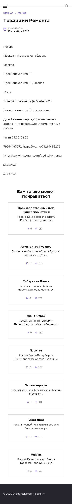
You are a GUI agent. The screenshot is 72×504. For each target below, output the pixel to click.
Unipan (36, 454)
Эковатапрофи (36, 385)
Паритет (36, 350)
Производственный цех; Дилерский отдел (36, 209)
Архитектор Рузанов (36, 246)
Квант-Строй (36, 316)
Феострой (36, 419)
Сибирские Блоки (36, 281)
